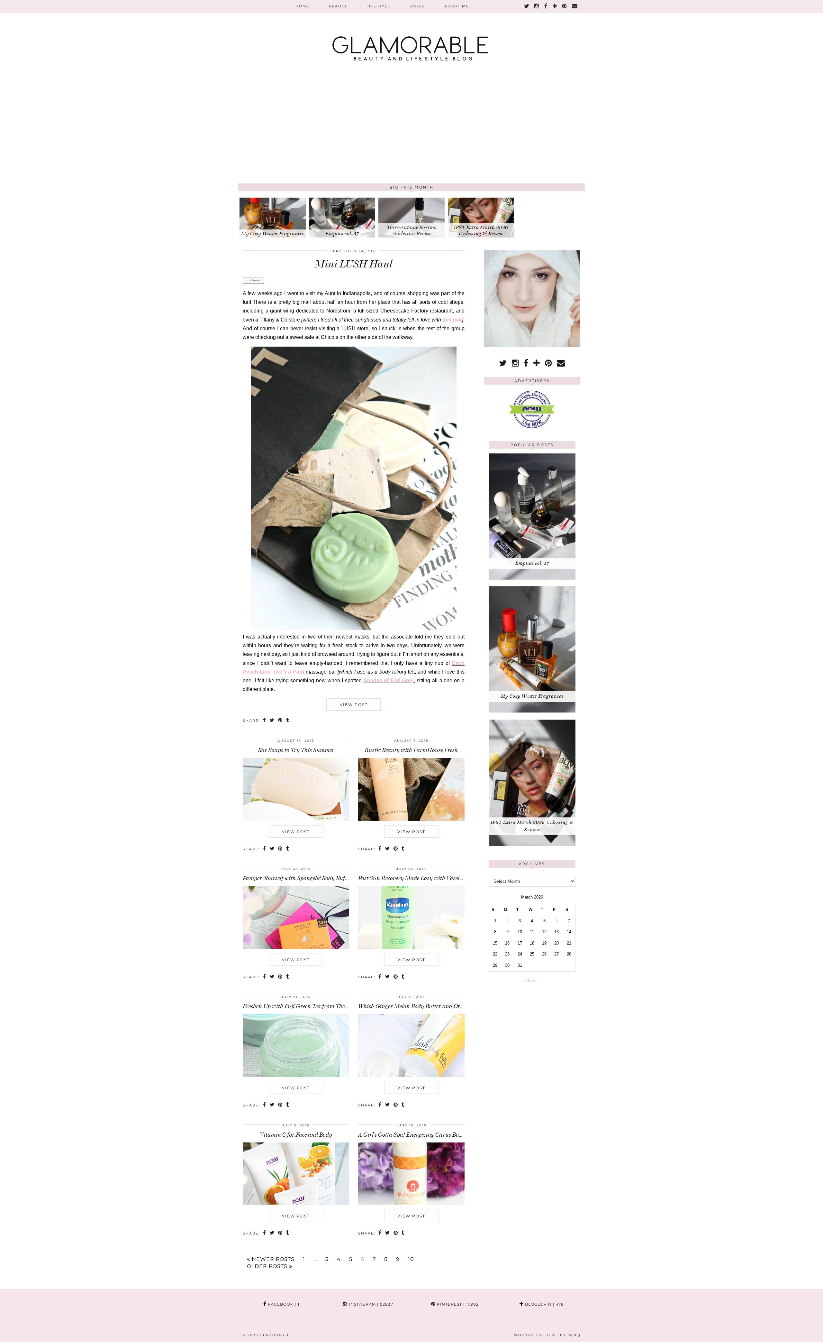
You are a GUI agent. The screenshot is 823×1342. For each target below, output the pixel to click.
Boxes (417, 6)
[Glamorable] (411, 33)
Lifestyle (378, 6)
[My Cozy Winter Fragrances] (532, 711)
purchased (253, 280)
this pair (452, 319)
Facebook (283, 1304)
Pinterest (457, 1304)
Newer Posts (272, 1259)
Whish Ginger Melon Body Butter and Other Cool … (421, 1006)
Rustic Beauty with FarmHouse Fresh (411, 750)
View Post (354, 704)
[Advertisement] (411, 135)
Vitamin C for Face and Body (296, 1134)
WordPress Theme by (547, 1335)
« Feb (529, 980)
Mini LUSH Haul (353, 264)
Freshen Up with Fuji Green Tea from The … (296, 1006)
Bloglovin (544, 1304)
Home (302, 6)
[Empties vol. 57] (532, 578)
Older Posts (268, 1266)
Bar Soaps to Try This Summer (296, 750)
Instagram (370, 1304)
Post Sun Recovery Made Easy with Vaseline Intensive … (427, 878)
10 (411, 1259)
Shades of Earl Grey (389, 680)
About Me (456, 6)
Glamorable (275, 1335)
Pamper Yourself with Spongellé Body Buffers (298, 878)
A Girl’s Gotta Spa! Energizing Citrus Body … (414, 1134)
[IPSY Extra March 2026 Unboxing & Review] (532, 844)
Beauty (338, 6)
